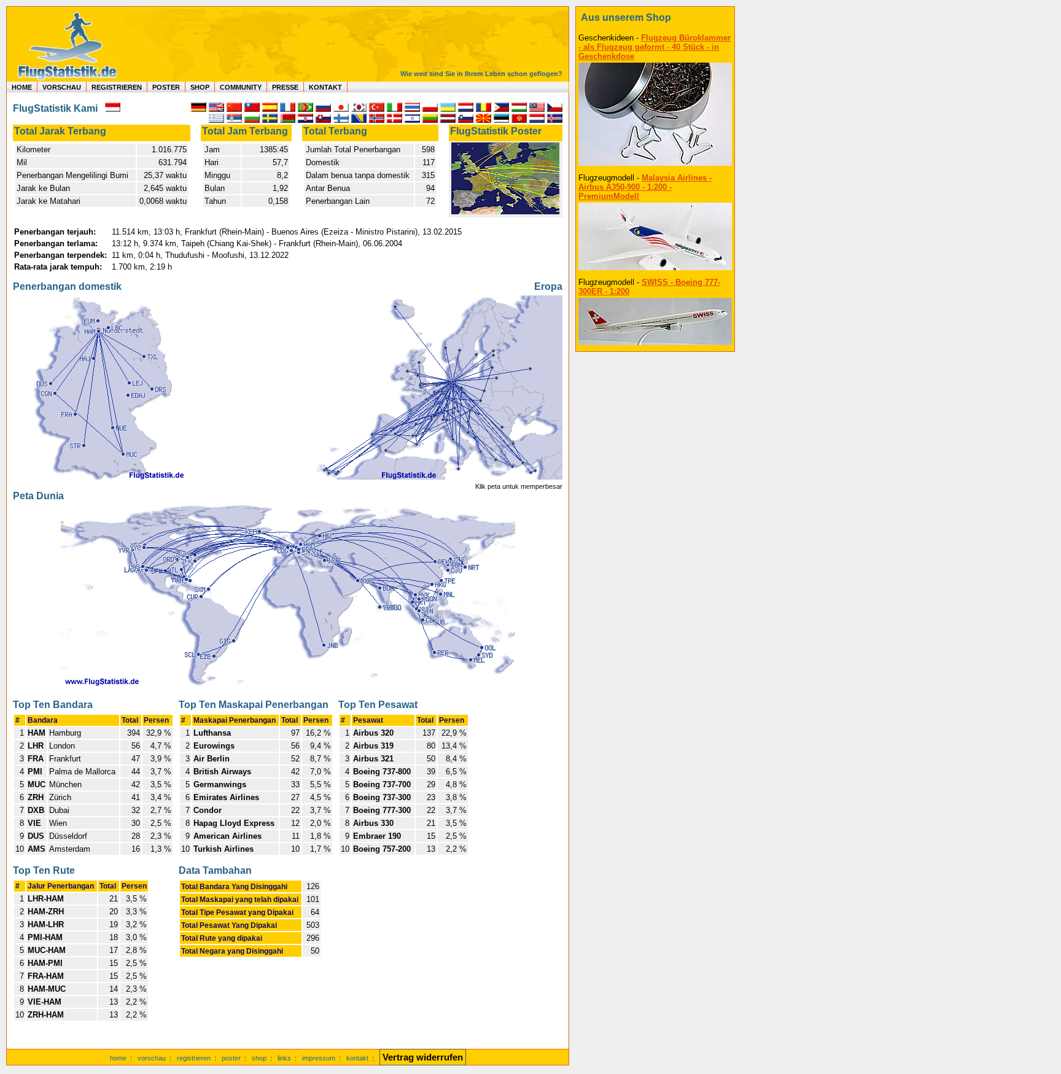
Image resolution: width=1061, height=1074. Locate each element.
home (118, 1058)
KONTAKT (325, 87)
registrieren (194, 1058)
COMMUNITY (241, 87)
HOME (22, 87)
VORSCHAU (61, 87)
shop (259, 1058)
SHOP (199, 87)
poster (231, 1058)
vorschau (152, 1058)
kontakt (357, 1058)
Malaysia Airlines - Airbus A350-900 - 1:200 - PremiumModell (645, 187)
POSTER (166, 87)
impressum (318, 1058)
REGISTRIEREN (116, 87)
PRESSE (285, 87)
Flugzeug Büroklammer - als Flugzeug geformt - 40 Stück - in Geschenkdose (654, 47)
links (284, 1058)
